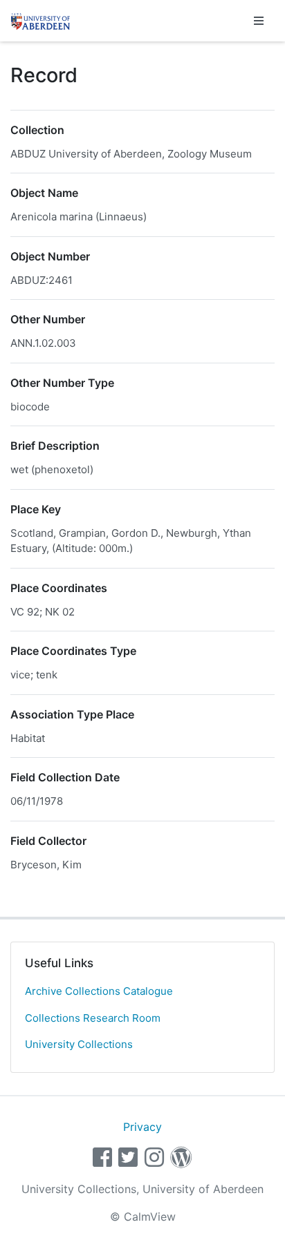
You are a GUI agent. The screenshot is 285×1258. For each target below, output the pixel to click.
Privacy (142, 1127)
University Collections (79, 1044)
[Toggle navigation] (258, 21)
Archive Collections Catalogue (99, 991)
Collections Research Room (92, 1017)
